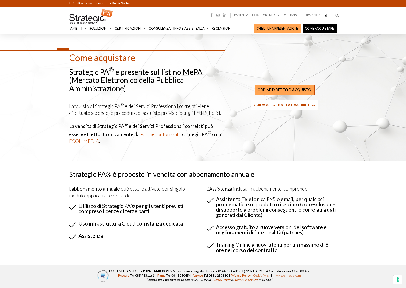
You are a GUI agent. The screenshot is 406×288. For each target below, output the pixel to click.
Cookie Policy (261, 275)
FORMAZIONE (312, 15)
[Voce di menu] (326, 15)
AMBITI (76, 28)
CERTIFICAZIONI (128, 28)
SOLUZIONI (98, 28)
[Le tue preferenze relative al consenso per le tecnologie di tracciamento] (397, 279)
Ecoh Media (88, 3)
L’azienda (241, 15)
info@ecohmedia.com (287, 275)
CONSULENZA (160, 28)
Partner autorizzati (160, 134)
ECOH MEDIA (84, 141)
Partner (268, 15)
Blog (255, 15)
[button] (337, 15)
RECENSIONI (222, 28)
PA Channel (291, 15)
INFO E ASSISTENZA (189, 28)
